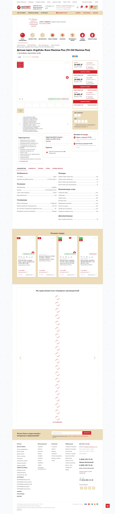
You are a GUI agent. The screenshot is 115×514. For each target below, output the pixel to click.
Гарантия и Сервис (57, 2)
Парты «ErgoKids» (22, 259)
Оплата (48, 2)
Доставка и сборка (56, 458)
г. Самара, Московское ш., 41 (67, 5)
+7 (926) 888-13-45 (49, 6)
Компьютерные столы (22, 474)
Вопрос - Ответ (66, 2)
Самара (90, 2)
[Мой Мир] (77, 56)
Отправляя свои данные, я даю (70, 436)
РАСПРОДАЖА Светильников (23, 489)
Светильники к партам (22, 460)
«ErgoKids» (40, 446)
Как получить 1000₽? (44, 23)
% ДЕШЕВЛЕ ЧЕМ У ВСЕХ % (54, 99)
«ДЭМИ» (40, 453)
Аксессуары (19, 458)
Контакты (74, 2)
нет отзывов (35, 57)
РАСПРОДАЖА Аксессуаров (23, 486)
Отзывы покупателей (70, 462)
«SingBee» (40, 456)
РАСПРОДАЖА (20, 477)
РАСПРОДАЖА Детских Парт (23, 479)
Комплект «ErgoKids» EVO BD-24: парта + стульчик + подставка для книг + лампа (47, 257)
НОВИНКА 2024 (93, 253)
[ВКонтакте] (73, 56)
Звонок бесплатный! (38, 7)
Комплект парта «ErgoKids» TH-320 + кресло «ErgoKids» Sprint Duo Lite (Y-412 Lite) (67, 262)
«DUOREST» (40, 462)
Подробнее (48, 141)
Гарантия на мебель (70, 456)
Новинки (19, 491)
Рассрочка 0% (68, 451)
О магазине (54, 446)
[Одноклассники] (75, 56)
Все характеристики (24, 161)
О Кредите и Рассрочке (70, 446)
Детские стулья (20, 451)
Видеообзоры (68, 458)
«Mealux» (40, 449)
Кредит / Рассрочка (21, 2)
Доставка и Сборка (40, 2)
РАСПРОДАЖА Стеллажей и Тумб (24, 484)
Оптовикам (31, 2)
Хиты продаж (20, 494)
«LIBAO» (40, 465)
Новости (54, 449)
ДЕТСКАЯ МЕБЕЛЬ (21, 446)
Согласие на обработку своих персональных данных (70, 436)
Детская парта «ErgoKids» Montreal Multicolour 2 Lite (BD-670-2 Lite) (88, 262)
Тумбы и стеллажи (21, 456)
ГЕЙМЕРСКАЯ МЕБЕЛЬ (22, 467)
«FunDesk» (40, 458)
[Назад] (20, 357)
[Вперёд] (94, 357)
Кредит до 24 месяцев (70, 449)
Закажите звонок (83, 471)
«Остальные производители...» (42, 468)
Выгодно (19, 496)
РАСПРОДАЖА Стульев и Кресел (24, 482)
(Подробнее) (52, 153)
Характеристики (29, 274)
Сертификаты (68, 467)
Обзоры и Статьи (69, 460)
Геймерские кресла (21, 472)
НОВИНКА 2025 (65, 99)
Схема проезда (82, 453)
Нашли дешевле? (90, 68)
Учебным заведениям (57, 456)
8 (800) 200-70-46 (37, 5)
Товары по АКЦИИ (21, 465)
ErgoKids (54, 187)
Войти (96, 2)
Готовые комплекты (21, 463)
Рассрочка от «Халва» (70, 453)
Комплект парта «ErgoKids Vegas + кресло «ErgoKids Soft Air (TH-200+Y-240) (26, 262)
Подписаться (87, 432)
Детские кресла (20, 453)
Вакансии (54, 451)
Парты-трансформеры (22, 449)
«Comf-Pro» (40, 451)
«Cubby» (40, 460)
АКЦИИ (67, 469)
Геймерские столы (21, 470)
